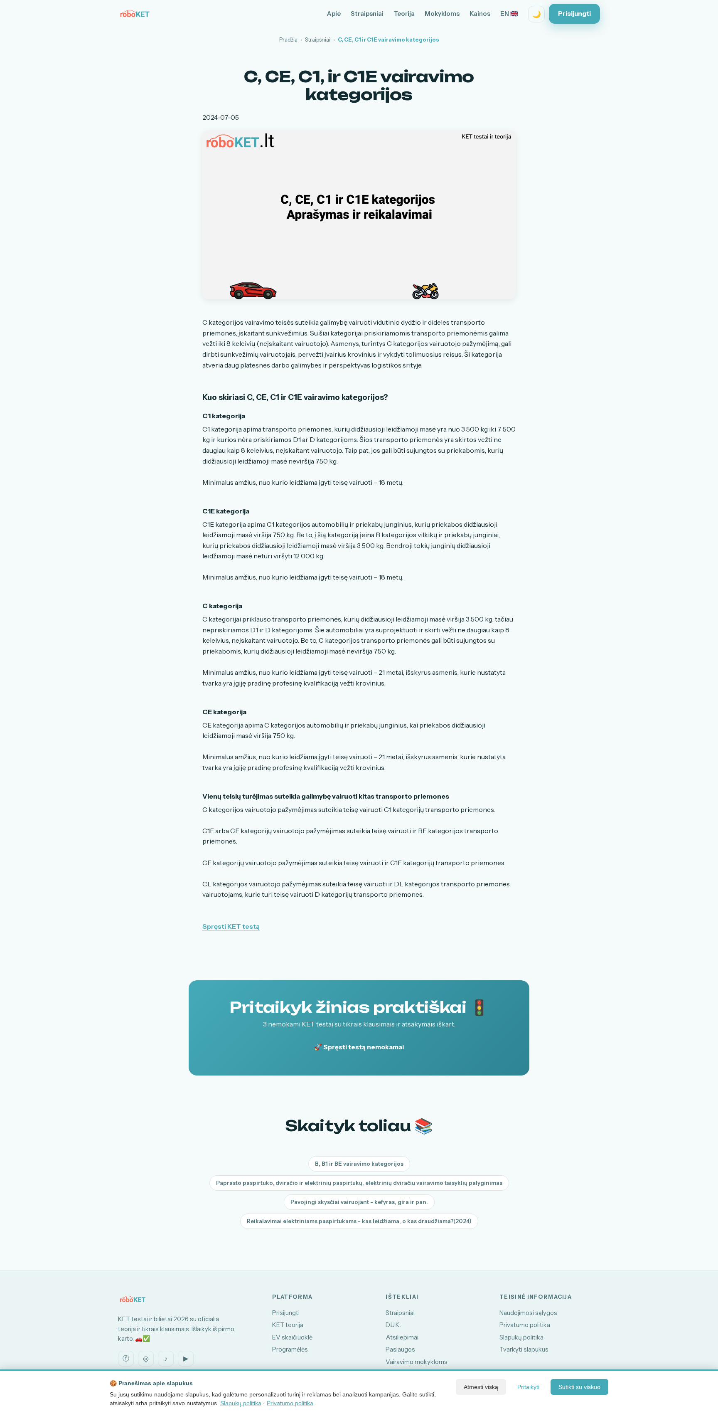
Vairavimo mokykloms (417, 1362)
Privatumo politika (524, 1325)
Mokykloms (442, 13)
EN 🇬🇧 (509, 13)
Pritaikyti (528, 1387)
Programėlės (290, 1349)
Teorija (404, 13)
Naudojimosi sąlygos (528, 1313)
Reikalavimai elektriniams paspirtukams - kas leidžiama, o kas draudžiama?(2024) (359, 1221)
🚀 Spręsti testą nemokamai (359, 1047)
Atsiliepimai (402, 1337)
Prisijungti (574, 13)
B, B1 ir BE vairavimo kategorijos (359, 1163)
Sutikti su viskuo (579, 1387)
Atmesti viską (481, 1387)
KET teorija (287, 1325)
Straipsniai (367, 13)
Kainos (480, 13)
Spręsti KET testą (231, 926)
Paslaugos (400, 1349)
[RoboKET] (134, 14)
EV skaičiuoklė (292, 1337)
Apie (334, 13)
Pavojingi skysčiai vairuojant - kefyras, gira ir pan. (359, 1202)
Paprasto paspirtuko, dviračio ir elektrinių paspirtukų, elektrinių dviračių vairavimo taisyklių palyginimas (359, 1182)
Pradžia (288, 40)
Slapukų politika (521, 1337)
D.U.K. (393, 1325)
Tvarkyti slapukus (523, 1349)
